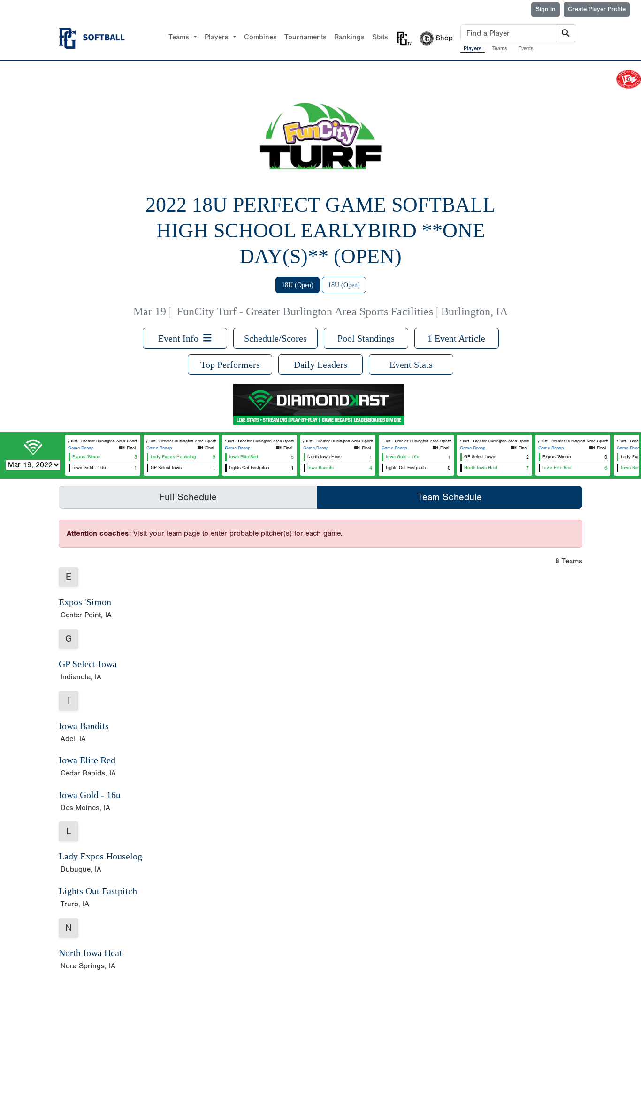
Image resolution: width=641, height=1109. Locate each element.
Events (526, 48)
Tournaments (305, 37)
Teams (499, 48)
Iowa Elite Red (87, 760)
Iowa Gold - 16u (90, 795)
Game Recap (81, 448)
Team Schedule (450, 497)
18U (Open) (297, 285)
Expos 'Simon (85, 602)
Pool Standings (366, 338)
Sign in (545, 9)
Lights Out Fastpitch (98, 891)
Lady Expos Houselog (100, 856)
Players (472, 48)
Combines (260, 37)
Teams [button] (179, 37)
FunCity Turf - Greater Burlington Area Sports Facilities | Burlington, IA (342, 311)
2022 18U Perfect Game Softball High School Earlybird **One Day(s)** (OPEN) (320, 230)
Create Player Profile (597, 9)
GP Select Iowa (88, 664)
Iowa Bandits (84, 726)
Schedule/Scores (275, 338)
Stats (380, 37)
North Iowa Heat (90, 953)
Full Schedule (188, 497)
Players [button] (218, 37)
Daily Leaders (320, 364)
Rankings (349, 37)
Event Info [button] (180, 338)
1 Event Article (456, 338)
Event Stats (411, 364)
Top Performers (230, 364)
